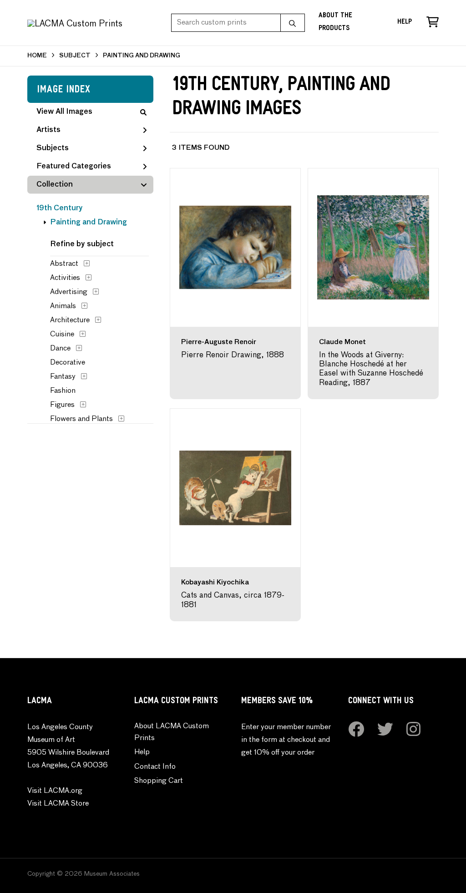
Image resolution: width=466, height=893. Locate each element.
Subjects (52, 148)
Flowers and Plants (81, 419)
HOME (37, 56)
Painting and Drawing (88, 222)
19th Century (59, 208)
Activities (65, 278)
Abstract (64, 264)
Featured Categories (73, 166)
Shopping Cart (158, 781)
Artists (48, 130)
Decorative (67, 362)
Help (404, 22)
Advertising (68, 292)
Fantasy (63, 377)
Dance (60, 348)
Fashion (63, 391)
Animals (63, 306)
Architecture (70, 320)
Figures (62, 405)
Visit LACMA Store (58, 803)
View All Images (64, 112)
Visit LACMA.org (54, 791)
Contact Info (155, 767)
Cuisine (62, 334)
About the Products (335, 22)
